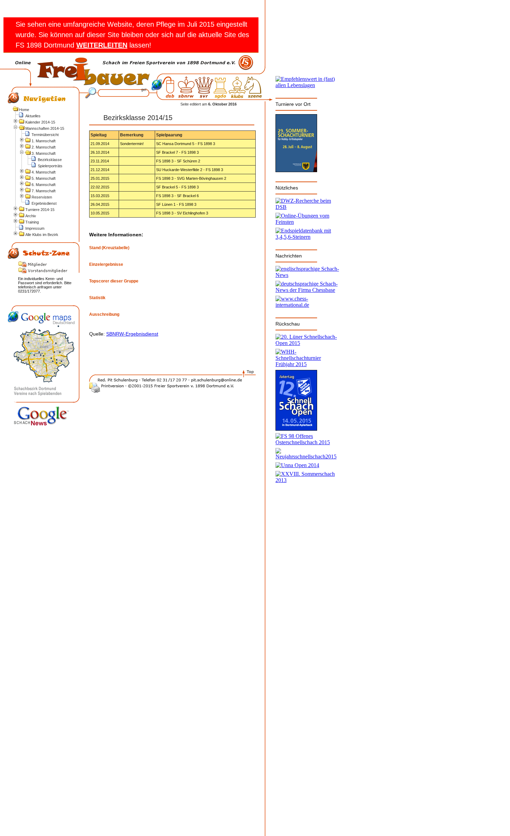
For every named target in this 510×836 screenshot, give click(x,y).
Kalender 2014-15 (40, 122)
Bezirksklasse (50, 160)
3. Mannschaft (44, 153)
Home (24, 110)
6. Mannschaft (44, 185)
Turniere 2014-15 (39, 210)
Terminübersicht (45, 135)
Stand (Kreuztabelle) (109, 248)
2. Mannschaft (44, 147)
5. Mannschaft (44, 178)
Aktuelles (33, 116)
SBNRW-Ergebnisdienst (132, 334)
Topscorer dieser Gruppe (113, 281)
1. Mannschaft (44, 141)
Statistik (97, 298)
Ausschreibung (104, 314)
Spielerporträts (50, 166)
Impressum (34, 228)
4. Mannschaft (44, 172)
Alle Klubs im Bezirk (41, 235)
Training (32, 222)
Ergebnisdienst (44, 203)
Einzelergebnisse (106, 264)
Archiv (30, 216)
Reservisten (42, 197)
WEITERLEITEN (101, 45)
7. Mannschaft (44, 191)
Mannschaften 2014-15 (44, 128)
